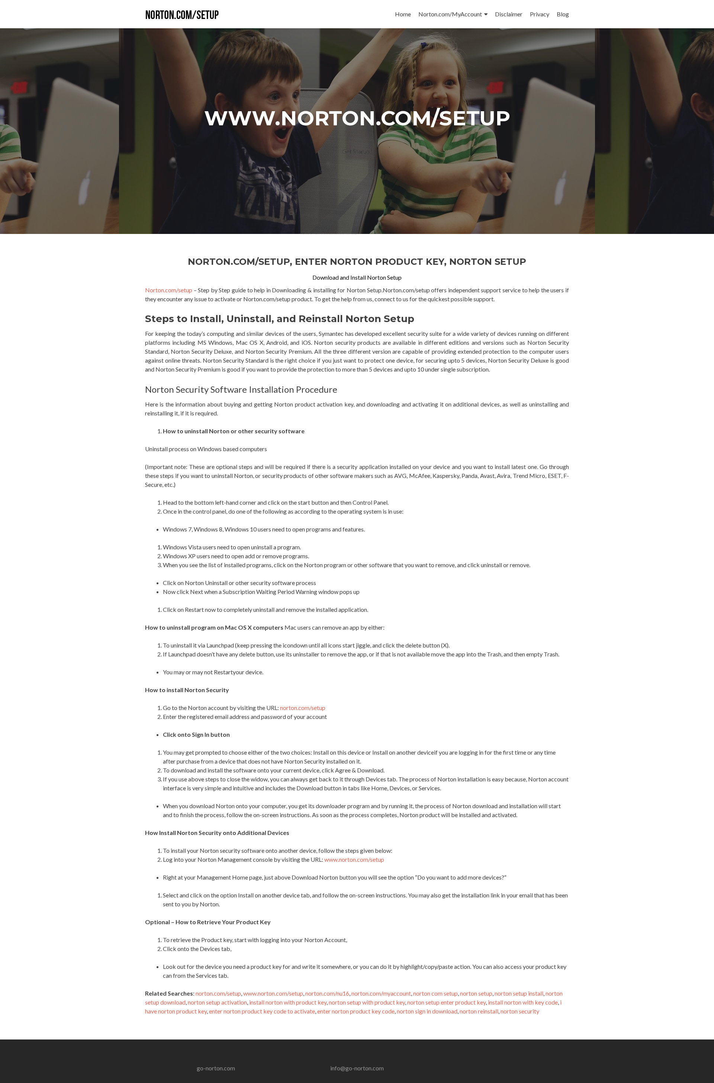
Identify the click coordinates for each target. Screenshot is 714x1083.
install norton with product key (288, 1002)
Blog (563, 13)
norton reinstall (479, 1011)
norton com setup (435, 993)
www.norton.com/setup (354, 859)
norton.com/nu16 (327, 993)
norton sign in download (427, 1011)
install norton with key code (523, 1002)
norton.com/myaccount (381, 993)
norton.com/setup (302, 707)
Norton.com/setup (168, 289)
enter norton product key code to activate (262, 1011)
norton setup (476, 993)
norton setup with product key (367, 1002)
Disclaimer (508, 13)
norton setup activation (217, 1002)
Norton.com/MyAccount (450, 13)
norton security (520, 1011)
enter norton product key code (356, 1011)
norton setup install (519, 993)
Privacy (539, 13)
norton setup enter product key (446, 1002)
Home (403, 13)
